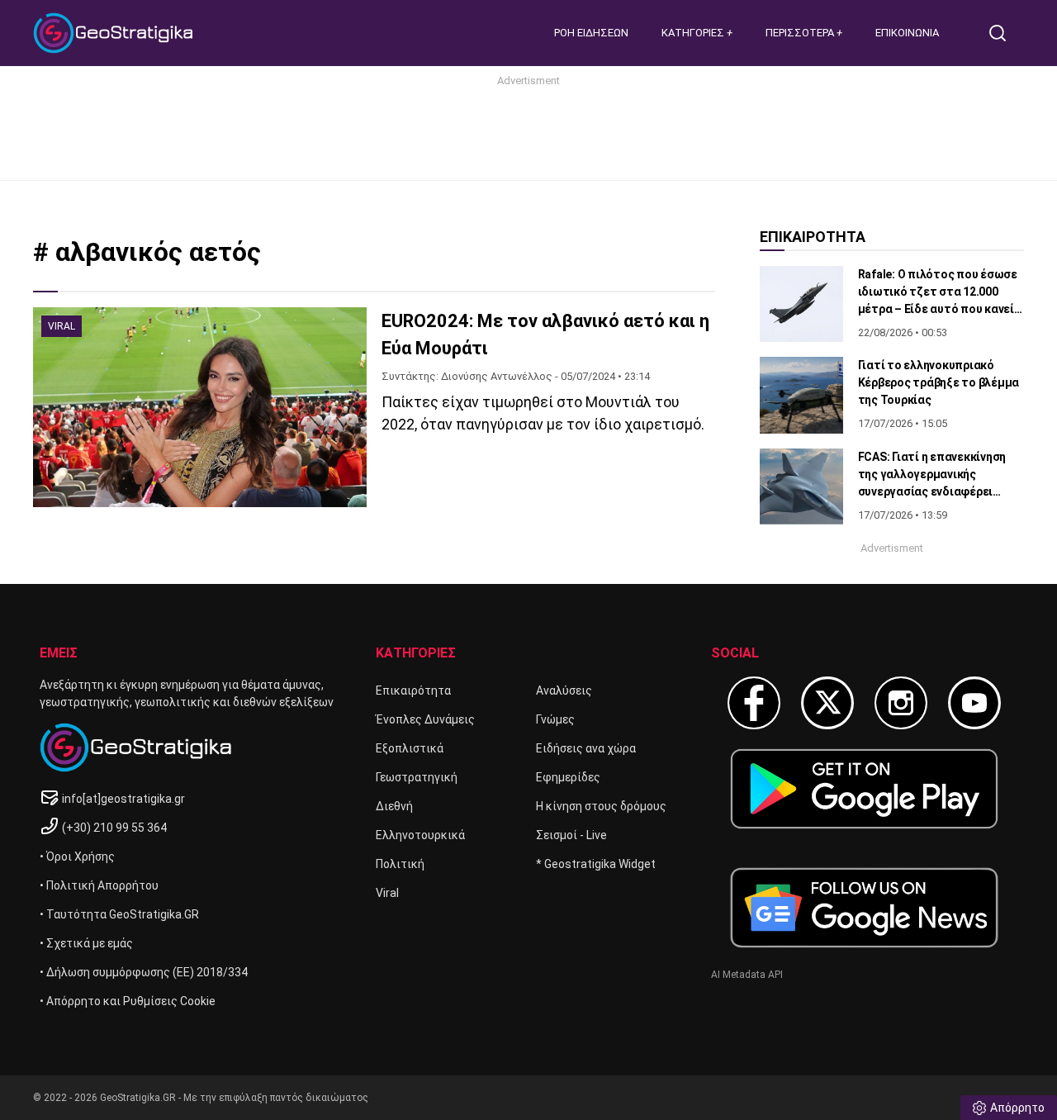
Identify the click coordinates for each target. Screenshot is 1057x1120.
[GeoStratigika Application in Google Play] (864, 788)
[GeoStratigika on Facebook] (753, 702)
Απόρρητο (1017, 1107)
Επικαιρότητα (413, 690)
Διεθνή (394, 806)
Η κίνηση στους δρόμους (601, 806)
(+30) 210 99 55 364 (114, 827)
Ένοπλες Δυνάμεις (425, 719)
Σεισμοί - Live (571, 835)
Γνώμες (555, 719)
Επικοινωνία (907, 32)
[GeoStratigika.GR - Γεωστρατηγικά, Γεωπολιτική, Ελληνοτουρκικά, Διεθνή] (115, 33)
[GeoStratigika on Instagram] (900, 702)
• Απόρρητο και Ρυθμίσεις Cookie (128, 1001)
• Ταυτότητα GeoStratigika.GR (119, 914)
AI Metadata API (747, 974)
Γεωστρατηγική (416, 777)
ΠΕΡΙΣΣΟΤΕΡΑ (801, 32)
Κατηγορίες (694, 32)
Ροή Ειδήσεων (591, 32)
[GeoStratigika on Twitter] (827, 702)
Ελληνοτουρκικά (420, 835)
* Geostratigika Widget (596, 864)
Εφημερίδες (568, 777)
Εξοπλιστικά (409, 748)
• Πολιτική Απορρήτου (99, 885)
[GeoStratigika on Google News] (864, 907)
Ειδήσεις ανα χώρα (586, 748)
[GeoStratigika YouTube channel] (974, 702)
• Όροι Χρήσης (77, 856)
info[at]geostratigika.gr (123, 798)
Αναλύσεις (564, 690)
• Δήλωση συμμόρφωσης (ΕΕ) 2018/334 (144, 972)
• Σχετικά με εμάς (86, 943)
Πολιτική (400, 864)
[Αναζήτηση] (1004, 33)
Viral (387, 892)
